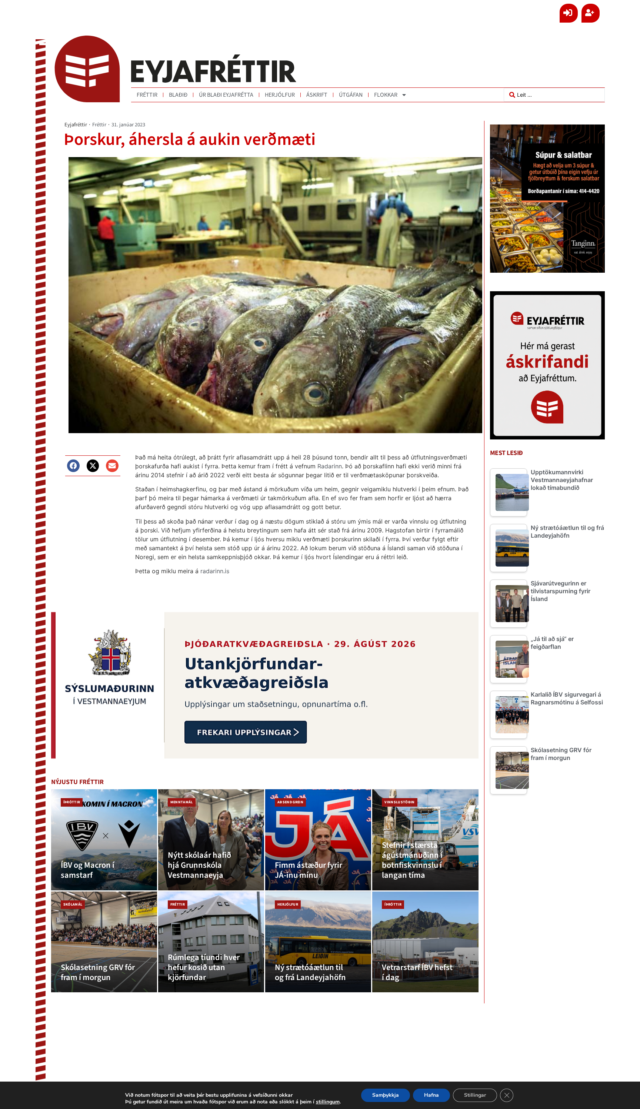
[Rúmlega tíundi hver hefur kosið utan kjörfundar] (211, 942)
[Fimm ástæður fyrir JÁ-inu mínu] (318, 839)
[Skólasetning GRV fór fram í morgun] (104, 942)
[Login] (569, 13)
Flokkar (385, 95)
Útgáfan (351, 95)
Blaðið (178, 95)
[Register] (590, 13)
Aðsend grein (290, 802)
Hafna (431, 1095)
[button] (73, 465)
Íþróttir (71, 802)
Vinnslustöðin (399, 802)
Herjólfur (280, 95)
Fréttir (147, 95)
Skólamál (73, 904)
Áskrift (316, 95)
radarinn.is (214, 571)
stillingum (328, 1102)
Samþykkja (385, 1095)
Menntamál (181, 802)
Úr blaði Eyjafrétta (226, 95)
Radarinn (329, 466)
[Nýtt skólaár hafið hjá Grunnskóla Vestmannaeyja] (211, 839)
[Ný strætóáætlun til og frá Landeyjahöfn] (318, 942)
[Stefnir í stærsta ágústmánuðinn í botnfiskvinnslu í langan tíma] (425, 839)
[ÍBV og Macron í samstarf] (104, 839)
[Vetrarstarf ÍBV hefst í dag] (425, 942)
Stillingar (475, 1095)
